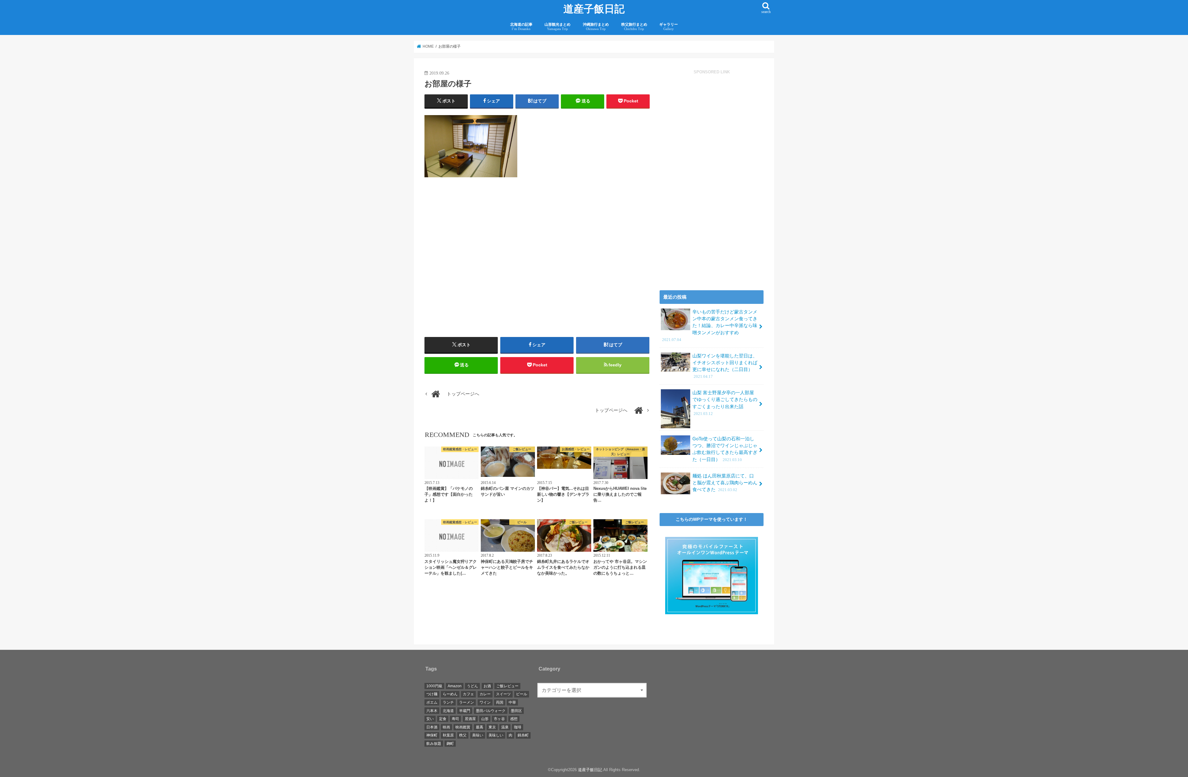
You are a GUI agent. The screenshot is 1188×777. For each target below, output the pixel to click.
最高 (479, 727)
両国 (499, 702)
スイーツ (503, 694)
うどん (472, 686)
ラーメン (466, 702)
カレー (485, 694)
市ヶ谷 (499, 719)
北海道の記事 (521, 26)
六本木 (431, 711)
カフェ (468, 694)
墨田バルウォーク (491, 711)
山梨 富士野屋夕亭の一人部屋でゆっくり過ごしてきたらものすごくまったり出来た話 (724, 403)
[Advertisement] (479, 267)
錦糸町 (523, 735)
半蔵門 (464, 711)
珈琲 (517, 727)
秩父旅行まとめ (634, 26)
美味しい (496, 735)
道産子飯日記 (594, 9)
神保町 (431, 735)
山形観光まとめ (557, 26)
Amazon (455, 686)
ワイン (485, 702)
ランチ (448, 702)
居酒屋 (470, 719)
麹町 (450, 743)
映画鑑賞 (462, 727)
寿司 (455, 719)
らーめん (450, 694)
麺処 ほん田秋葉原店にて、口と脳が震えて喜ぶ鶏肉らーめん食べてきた (724, 482)
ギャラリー (668, 26)
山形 (485, 719)
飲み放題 (433, 743)
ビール (521, 694)
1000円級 (434, 686)
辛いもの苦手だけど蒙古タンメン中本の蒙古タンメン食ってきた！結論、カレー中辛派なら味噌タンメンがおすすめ (709, 325)
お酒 (487, 686)
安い (430, 719)
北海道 (448, 711)
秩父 (463, 735)
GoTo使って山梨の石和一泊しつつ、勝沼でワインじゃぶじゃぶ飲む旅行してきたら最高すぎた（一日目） (724, 449)
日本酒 (431, 727)
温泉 (505, 727)
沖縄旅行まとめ (596, 26)
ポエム (431, 702)
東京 (492, 727)
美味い (477, 735)
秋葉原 (448, 735)
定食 (442, 719)
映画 (446, 727)
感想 (514, 719)
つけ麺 (431, 694)
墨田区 (516, 711)
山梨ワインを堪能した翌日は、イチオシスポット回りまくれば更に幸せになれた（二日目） (724, 366)
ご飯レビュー (507, 686)
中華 (512, 702)
